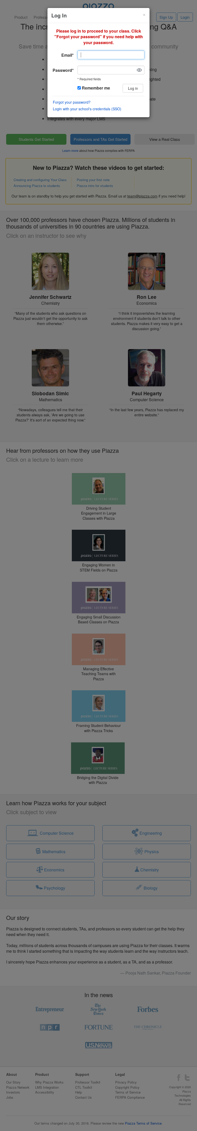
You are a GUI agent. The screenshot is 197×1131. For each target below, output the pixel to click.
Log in (133, 88)
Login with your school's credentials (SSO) (87, 108)
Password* (63, 70)
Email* (67, 55)
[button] (139, 70)
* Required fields (89, 79)
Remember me (95, 88)
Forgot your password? (72, 102)
